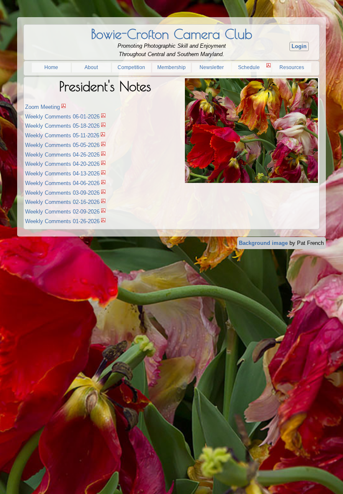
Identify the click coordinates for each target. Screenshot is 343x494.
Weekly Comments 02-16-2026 (62, 202)
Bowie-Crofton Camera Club (171, 34)
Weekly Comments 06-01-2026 (62, 116)
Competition (131, 67)
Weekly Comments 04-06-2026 (62, 183)
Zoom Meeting (42, 107)
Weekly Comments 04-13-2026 (62, 173)
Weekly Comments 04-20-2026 (62, 164)
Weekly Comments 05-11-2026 (62, 135)
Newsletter (212, 67)
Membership (171, 67)
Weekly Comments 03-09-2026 (62, 193)
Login (299, 46)
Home (51, 67)
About (91, 67)
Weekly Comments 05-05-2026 (62, 145)
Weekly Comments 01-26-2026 (62, 221)
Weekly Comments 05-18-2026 (62, 126)
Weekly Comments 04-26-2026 (62, 155)
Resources (291, 67)
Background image (263, 243)
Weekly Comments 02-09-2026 (62, 211)
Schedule (249, 67)
